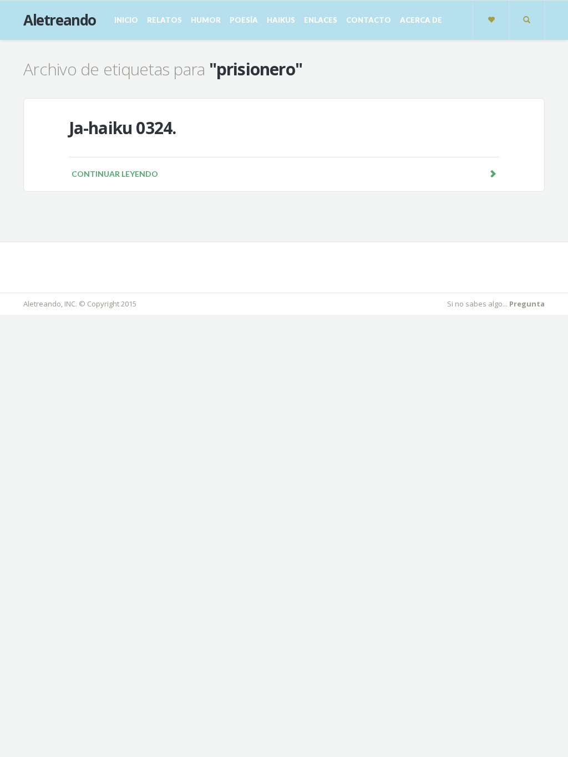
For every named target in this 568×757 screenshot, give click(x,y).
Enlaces (320, 20)
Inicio (126, 20)
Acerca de (421, 20)
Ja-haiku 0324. (122, 127)
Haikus (281, 20)
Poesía (244, 20)
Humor (206, 20)
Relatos (164, 20)
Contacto (368, 20)
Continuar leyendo (115, 173)
